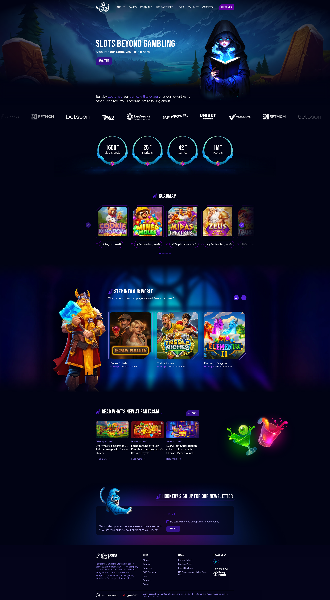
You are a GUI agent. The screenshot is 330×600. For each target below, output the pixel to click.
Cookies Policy (185, 564)
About (146, 560)
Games (146, 564)
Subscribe (173, 528)
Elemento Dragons (215, 363)
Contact (147, 580)
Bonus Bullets (118, 363)
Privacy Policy (211, 521)
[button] (160, 253)
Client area (226, 7)
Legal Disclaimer (186, 568)
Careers (146, 584)
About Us (103, 61)
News (145, 576)
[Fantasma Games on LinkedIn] (216, 561)
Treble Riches (165, 363)
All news (192, 412)
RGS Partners (149, 572)
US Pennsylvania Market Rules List (192, 573)
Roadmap (147, 568)
